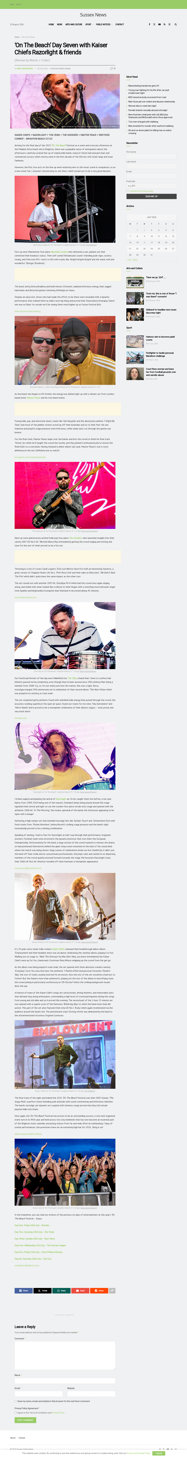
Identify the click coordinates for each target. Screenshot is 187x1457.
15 (137, 242)
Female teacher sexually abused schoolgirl (147, 110)
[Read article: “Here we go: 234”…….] (135, 282)
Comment (20, 1338)
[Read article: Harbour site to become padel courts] (135, 341)
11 (159, 236)
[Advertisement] (68, 274)
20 (173, 242)
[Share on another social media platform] (112, 1290)
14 (130, 242)
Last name (131, 161)
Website (71, 1388)
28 (130, 255)
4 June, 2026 (152, 344)
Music (68, 68)
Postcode (130, 181)
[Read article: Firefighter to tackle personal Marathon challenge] (135, 358)
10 (152, 236)
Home (51, 24)
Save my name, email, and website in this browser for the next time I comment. (54, 1401)
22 (137, 249)
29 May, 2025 (152, 379)
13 (173, 236)
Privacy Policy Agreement (27, 1408)
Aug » (135, 259)
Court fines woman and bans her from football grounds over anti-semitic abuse (161, 372)
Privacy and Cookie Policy (138, 1453)
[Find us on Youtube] (159, 24)
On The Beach (59, 145)
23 (144, 249)
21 (130, 249)
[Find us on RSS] (165, 24)
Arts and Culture (73, 24)
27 (173, 249)
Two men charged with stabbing (143, 122)
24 (152, 249)
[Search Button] (176, 24)
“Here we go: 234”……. (156, 277)
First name (131, 152)
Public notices (103, 24)
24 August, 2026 (153, 317)
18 (159, 242)
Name (18, 1375)
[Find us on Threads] (169, 24)
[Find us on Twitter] (154, 24)
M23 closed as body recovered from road (147, 97)
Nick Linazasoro (25, 68)
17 (152, 242)
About (12, 4)
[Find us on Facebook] (149, 24)
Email (18, 1388)
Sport (88, 24)
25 (159, 249)
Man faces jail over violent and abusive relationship (151, 101)
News (59, 24)
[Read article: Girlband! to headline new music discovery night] (135, 314)
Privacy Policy (58, 1413)
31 (152, 255)
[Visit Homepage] (94, 15)
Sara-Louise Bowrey (89, 531)
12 (166, 236)
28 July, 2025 (42, 68)
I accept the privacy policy (141, 191)
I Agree (158, 1453)
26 (166, 249)
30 (144, 255)
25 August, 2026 (153, 281)
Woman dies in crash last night (142, 106)
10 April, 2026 (152, 360)
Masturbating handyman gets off (143, 86)
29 (137, 255)
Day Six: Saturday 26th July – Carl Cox (33, 1258)
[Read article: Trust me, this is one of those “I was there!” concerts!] (135, 298)
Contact (18, 4)
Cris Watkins (91, 245)
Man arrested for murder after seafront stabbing (150, 126)
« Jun (129, 259)
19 (166, 242)
